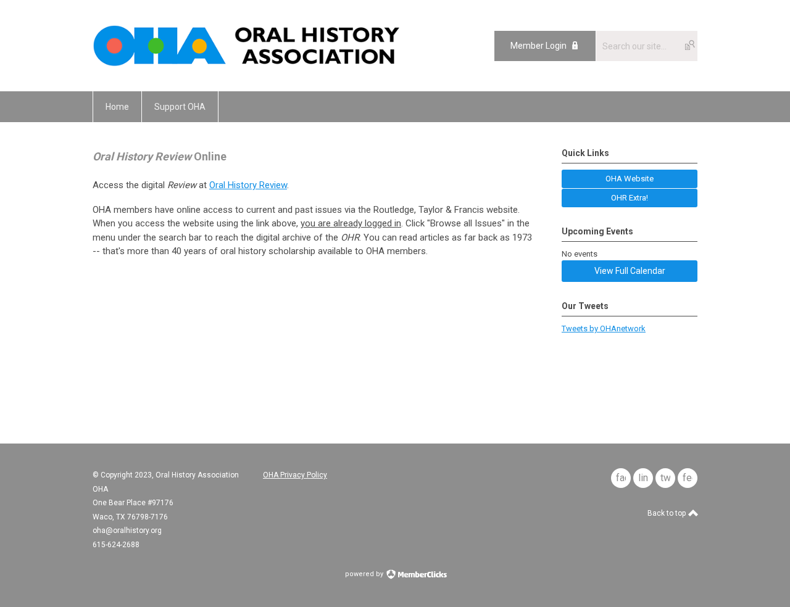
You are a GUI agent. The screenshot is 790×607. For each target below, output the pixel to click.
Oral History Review (248, 185)
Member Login (538, 46)
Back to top (667, 513)
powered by (365, 574)
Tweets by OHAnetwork (604, 328)
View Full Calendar (629, 271)
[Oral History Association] (246, 63)
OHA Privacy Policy (295, 475)
